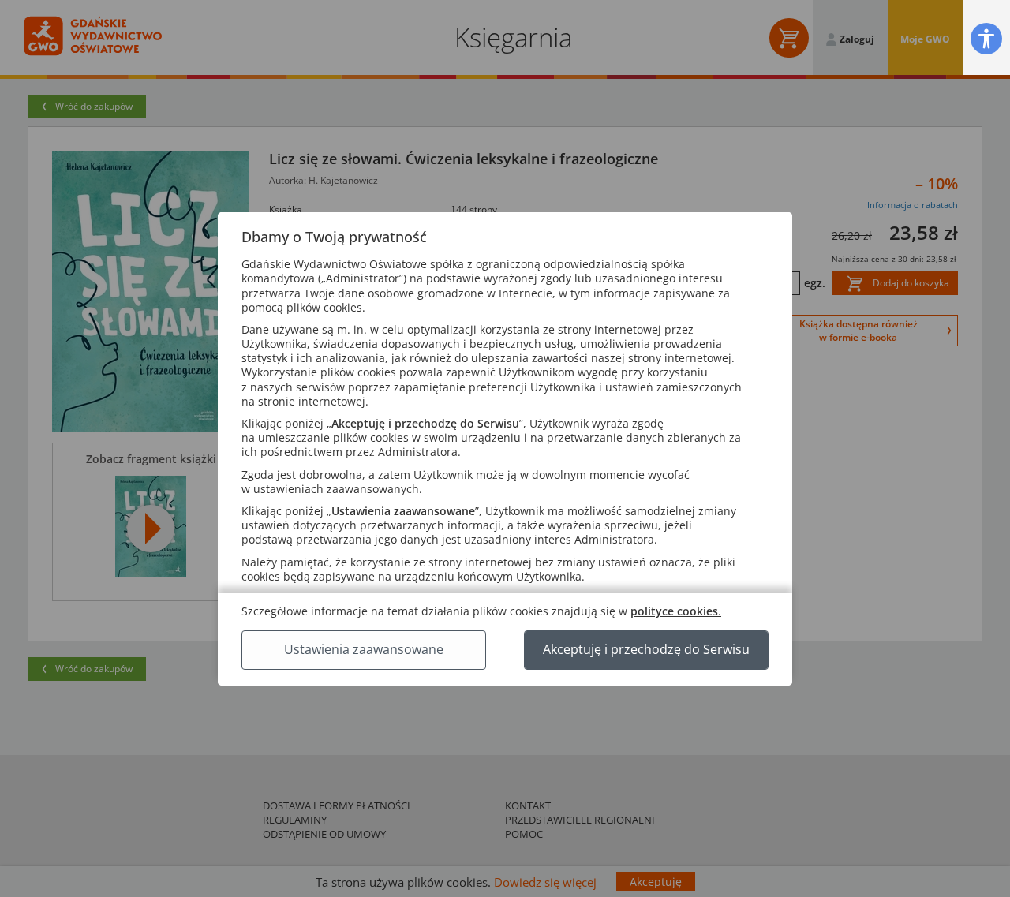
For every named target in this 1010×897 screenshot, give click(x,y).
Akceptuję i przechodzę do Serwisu (646, 649)
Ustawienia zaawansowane (363, 649)
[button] (986, 38)
